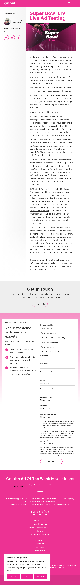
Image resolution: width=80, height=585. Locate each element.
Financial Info (40, 544)
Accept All (40, 576)
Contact (40, 531)
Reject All (27, 576)
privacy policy (68, 499)
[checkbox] (57, 340)
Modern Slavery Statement (40, 534)
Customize (13, 576)
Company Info (40, 540)
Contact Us (40, 304)
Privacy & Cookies (40, 520)
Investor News (40, 551)
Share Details (40, 547)
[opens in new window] (33, 512)
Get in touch (50, 501)
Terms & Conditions (40, 524)
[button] (69, 3)
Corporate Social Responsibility (40, 527)
